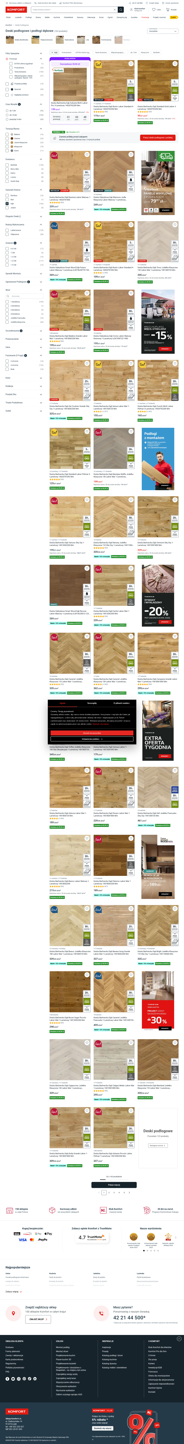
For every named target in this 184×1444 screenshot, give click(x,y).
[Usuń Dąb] (52, 52)
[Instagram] (19, 1379)
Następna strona (156, 1146)
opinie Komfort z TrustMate (96, 1228)
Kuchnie (57, 17)
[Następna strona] (129, 1192)
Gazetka (134, 17)
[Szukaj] (121, 10)
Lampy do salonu (12, 1281)
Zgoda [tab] (62, 703)
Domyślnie (153, 31)
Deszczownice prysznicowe (147, 1281)
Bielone (29, 134)
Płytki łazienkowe (143, 1277)
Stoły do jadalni (99, 1277)
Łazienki (18, 17)
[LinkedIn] (35, 1379)
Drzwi (101, 17)
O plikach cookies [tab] (121, 703)
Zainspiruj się (122, 17)
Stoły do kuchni (55, 1277)
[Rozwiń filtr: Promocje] (40, 59)
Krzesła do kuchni (56, 1281)
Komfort (9, 25)
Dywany (80, 17)
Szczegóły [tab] (92, 703)
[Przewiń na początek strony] (179, 1338)
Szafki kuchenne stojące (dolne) (61, 1285)
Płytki (8, 17)
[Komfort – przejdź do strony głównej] (17, 1411)
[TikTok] (29, 1379)
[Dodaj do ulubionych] (131, 63)
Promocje (145, 17)
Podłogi (29, 17)
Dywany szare (98, 1285)
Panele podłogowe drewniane (17, 1277)
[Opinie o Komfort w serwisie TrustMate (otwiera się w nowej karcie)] (92, 1237)
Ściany (38, 17)
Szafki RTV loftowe (13, 1285)
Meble (47, 17)
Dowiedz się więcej (101, 724)
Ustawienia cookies (90, 739)
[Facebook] (7, 1379)
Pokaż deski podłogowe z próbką (157, 137)
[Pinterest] (24, 1379)
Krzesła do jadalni (100, 1281)
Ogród (110, 17)
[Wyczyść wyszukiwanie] (115, 10)
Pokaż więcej (114, 1185)
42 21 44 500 (137, 3)
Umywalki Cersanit (144, 1285)
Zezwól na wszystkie (92, 733)
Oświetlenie (68, 17)
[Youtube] (13, 1379)
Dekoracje (91, 17)
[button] (137, 9)
